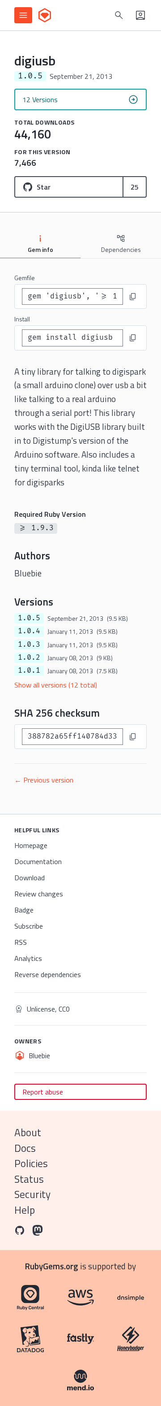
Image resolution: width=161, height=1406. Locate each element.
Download (29, 877)
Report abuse (42, 1091)
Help (24, 1210)
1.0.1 (29, 670)
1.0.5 (29, 618)
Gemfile (24, 277)
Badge (24, 909)
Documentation (38, 861)
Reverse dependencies (47, 974)
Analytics (28, 958)
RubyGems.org (51, 1265)
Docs (25, 1148)
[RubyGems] (45, 15)
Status (29, 1179)
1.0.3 (29, 644)
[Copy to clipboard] (133, 296)
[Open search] (119, 15)
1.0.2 (29, 657)
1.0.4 (29, 631)
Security (32, 1194)
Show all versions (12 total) (55, 684)
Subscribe (28, 926)
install (22, 319)
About (27, 1132)
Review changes (38, 893)
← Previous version (43, 779)
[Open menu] (23, 15)
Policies (31, 1163)
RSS (20, 942)
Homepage (30, 845)
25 (135, 187)
